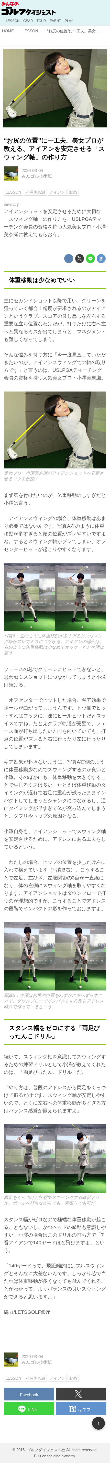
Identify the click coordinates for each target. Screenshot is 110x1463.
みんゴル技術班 (36, 176)
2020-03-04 (32, 170)
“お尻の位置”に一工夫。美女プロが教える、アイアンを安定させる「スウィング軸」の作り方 (54, 149)
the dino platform (61, 1456)
